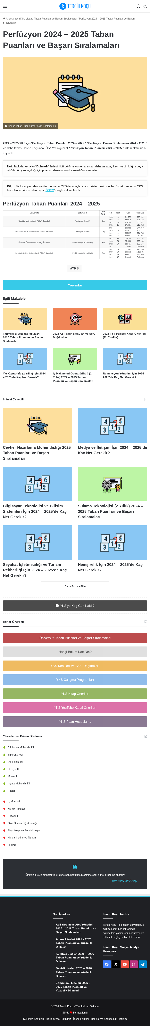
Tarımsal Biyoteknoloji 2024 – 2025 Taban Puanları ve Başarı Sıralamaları (23, 337)
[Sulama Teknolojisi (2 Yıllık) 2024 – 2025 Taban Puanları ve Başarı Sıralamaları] (112, 484)
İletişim (123, 1018)
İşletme (12, 844)
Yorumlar (75, 285)
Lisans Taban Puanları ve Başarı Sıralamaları (51, 18)
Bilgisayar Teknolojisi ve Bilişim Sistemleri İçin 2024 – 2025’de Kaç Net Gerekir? (35, 511)
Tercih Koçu (66, 1006)
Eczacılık (13, 815)
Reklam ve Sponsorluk (104, 1018)
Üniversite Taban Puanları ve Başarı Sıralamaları (75, 638)
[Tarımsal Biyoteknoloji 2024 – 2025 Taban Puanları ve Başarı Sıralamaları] (25, 319)
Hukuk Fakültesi (17, 808)
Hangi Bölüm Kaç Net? (75, 652)
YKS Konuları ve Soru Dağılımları (75, 666)
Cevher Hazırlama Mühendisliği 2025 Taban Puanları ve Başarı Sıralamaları (37, 453)
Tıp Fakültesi (15, 754)
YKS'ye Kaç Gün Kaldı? (76, 606)
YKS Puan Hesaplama (75, 722)
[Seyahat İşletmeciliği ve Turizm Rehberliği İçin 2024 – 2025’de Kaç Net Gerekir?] (37, 542)
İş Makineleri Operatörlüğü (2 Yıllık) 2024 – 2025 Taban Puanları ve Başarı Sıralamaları (73, 377)
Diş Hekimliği (15, 761)
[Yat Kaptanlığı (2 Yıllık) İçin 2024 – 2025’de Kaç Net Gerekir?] (25, 359)
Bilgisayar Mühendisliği (21, 747)
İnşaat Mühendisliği (19, 783)
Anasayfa (11, 18)
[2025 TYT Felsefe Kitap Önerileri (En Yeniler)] (125, 319)
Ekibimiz (66, 1018)
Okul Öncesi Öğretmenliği (22, 823)
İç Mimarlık (14, 801)
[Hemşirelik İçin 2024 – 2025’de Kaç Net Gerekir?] (112, 542)
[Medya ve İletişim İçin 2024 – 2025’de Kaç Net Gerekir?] (112, 425)
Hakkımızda (53, 1018)
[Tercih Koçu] (75, 6)
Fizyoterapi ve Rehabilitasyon (24, 830)
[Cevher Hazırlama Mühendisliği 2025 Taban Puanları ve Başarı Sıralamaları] (37, 425)
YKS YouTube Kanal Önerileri (75, 707)
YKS (21, 18)
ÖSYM (50, 190)
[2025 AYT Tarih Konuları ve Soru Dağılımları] (75, 319)
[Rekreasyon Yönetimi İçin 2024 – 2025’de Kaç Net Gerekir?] (125, 359)
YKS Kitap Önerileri (75, 694)
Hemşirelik (14, 769)
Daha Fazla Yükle (75, 586)
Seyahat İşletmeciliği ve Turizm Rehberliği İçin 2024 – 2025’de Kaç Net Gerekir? (35, 570)
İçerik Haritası (81, 1018)
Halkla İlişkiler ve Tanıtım (22, 837)
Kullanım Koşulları (33, 1018)
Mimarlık (13, 776)
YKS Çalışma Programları (75, 680)
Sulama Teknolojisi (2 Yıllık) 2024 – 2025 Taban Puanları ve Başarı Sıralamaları (110, 511)
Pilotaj (11, 790)
